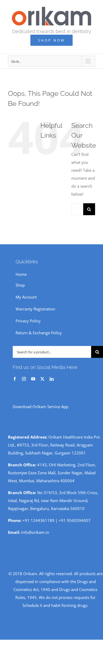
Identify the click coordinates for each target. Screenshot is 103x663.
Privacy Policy (28, 320)
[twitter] (42, 379)
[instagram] (24, 379)
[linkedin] (52, 379)
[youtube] (33, 379)
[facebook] (15, 379)
